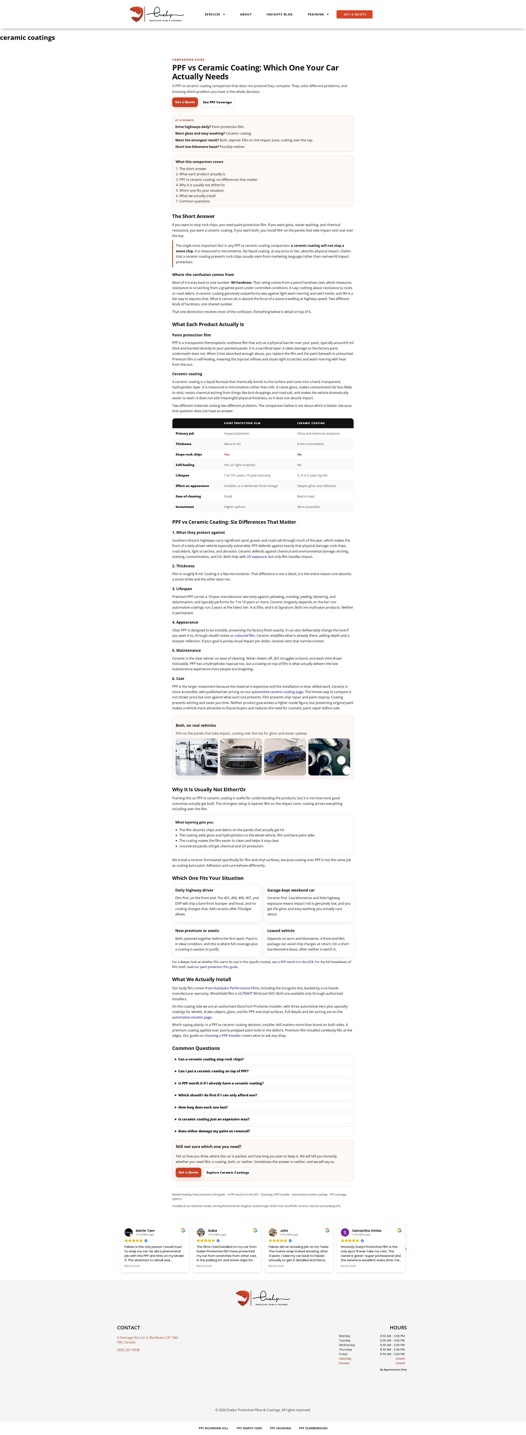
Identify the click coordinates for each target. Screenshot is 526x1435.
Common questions (194, 201)
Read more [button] (132, 1266)
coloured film (244, 635)
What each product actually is (202, 174)
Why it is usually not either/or (202, 185)
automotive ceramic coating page (277, 692)
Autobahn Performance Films (236, 988)
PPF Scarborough (313, 1428)
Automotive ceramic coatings (310, 1194)
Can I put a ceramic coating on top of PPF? (213, 1071)
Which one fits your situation (201, 190)
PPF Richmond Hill (213, 1428)
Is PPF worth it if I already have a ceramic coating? (221, 1083)
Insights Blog (279, 14)
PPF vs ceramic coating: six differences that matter (218, 179)
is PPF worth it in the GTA (295, 962)
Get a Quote (185, 102)
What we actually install (197, 196)
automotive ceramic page (192, 1017)
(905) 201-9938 (128, 1350)
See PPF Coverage (217, 102)
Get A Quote (355, 14)
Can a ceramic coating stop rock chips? (211, 1059)
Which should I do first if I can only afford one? (217, 1095)
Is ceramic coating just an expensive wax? (213, 1119)
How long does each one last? (203, 1107)
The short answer (192, 168)
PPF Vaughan (280, 1428)
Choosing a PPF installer (275, 1194)
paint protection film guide (219, 967)
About (246, 14)
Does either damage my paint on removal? (214, 1131)
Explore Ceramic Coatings (227, 1172)
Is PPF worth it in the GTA (242, 1194)
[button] (406, 1249)
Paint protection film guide (209, 1194)
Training (316, 14)
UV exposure (257, 556)
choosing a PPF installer (222, 1035)
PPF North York (249, 1428)
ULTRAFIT (245, 993)
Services (212, 14)
